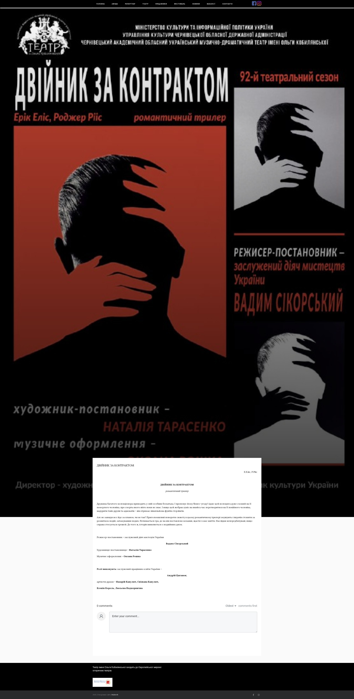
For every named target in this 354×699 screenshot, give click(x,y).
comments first (247, 605)
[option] (177, 262)
